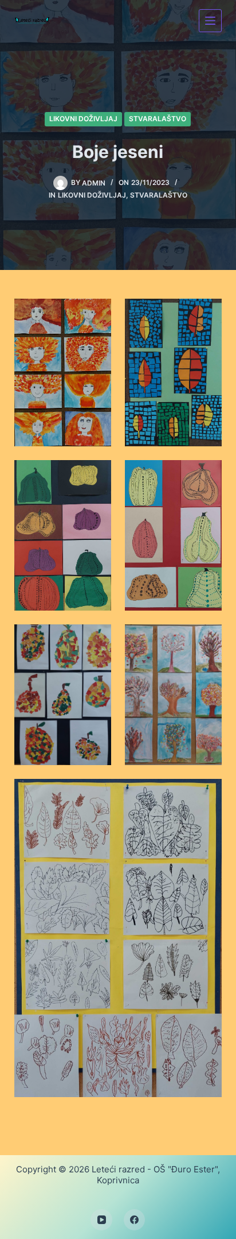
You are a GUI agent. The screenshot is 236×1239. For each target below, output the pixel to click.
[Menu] (210, 20)
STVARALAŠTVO (157, 118)
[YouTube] (101, 1220)
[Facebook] (134, 1220)
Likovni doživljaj (83, 118)
